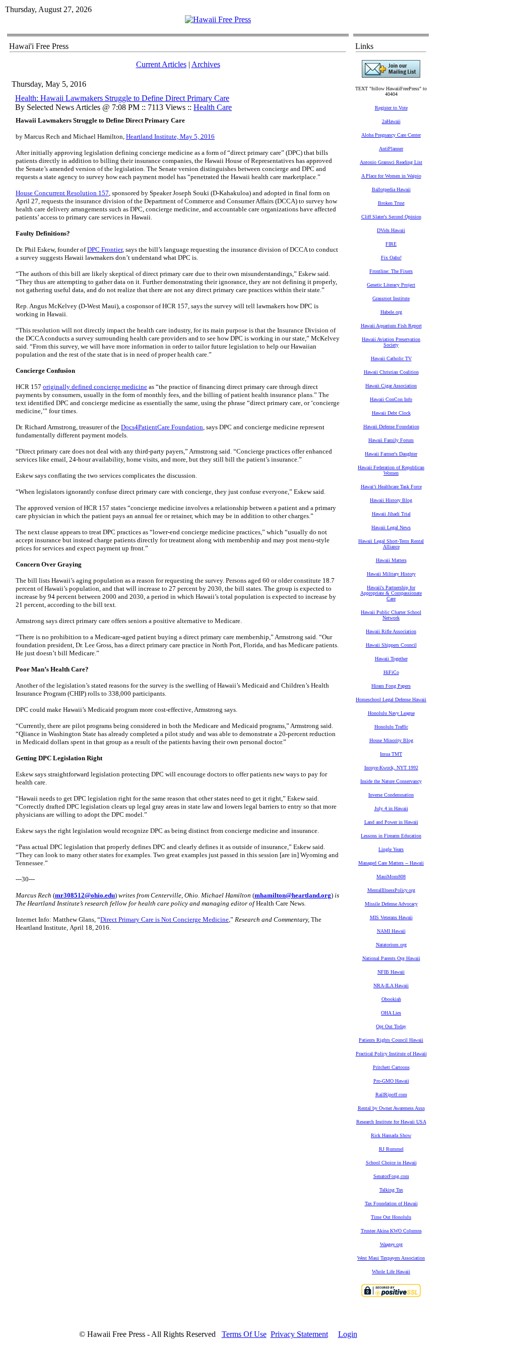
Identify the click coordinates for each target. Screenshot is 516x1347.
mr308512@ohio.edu (85, 895)
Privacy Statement (299, 1334)
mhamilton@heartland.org (292, 895)
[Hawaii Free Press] (218, 19)
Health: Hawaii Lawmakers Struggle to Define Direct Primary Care (122, 98)
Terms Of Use (244, 1334)
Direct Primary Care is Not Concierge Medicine (164, 919)
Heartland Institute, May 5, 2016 (170, 136)
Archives (205, 64)
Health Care (213, 107)
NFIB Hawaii (391, 972)
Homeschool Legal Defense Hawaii (391, 699)
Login (347, 1334)
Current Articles (161, 64)
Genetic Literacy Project (391, 285)
